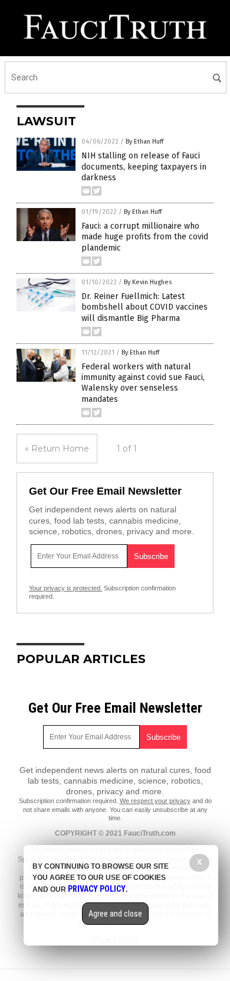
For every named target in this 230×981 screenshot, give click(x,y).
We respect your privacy (155, 800)
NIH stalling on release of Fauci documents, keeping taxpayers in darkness (143, 166)
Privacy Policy (97, 889)
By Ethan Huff (144, 141)
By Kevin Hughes (148, 282)
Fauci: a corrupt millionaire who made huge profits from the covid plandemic (144, 236)
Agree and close (115, 913)
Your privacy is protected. (65, 588)
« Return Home (57, 448)
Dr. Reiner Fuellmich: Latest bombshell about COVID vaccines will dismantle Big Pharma (144, 307)
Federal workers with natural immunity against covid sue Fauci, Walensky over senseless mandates (143, 383)
